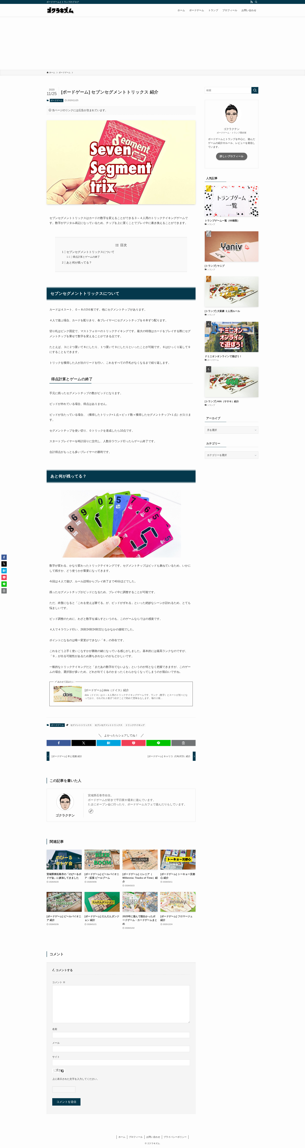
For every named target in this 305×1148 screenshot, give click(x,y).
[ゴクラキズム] (60, 10)
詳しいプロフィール (232, 156)
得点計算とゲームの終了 (86, 256)
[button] (59, 743)
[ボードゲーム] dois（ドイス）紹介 (107, 690)
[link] (91, 811)
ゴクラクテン (65, 815)
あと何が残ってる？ (79, 262)
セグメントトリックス (81, 725)
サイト (56, 1056)
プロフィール (136, 1137)
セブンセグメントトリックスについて (90, 251)
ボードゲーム (56, 100)
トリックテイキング (135, 725)
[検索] (256, 2)
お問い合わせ (153, 1137)
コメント (58, 982)
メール (56, 1042)
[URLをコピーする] (183, 743)
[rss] (251, 2)
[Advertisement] (152, 43)
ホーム (121, 1137)
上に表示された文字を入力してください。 (75, 1078)
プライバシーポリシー (175, 1137)
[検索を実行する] (254, 90)
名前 (54, 1029)
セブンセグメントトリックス (108, 725)
